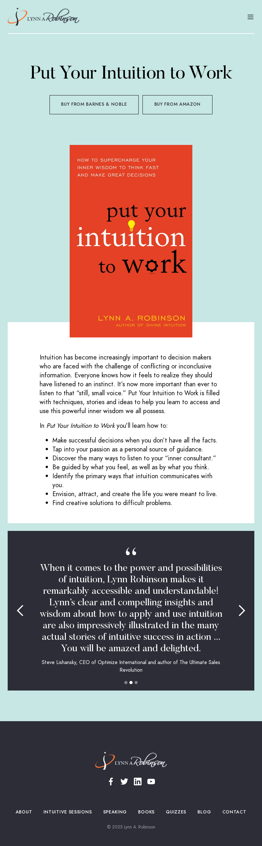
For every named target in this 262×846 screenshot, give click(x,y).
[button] (250, 16)
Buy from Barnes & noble (94, 104)
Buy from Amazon (177, 104)
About (24, 812)
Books (146, 812)
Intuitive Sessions (67, 812)
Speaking (115, 812)
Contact (234, 812)
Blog (204, 812)
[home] (44, 17)
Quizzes (176, 812)
